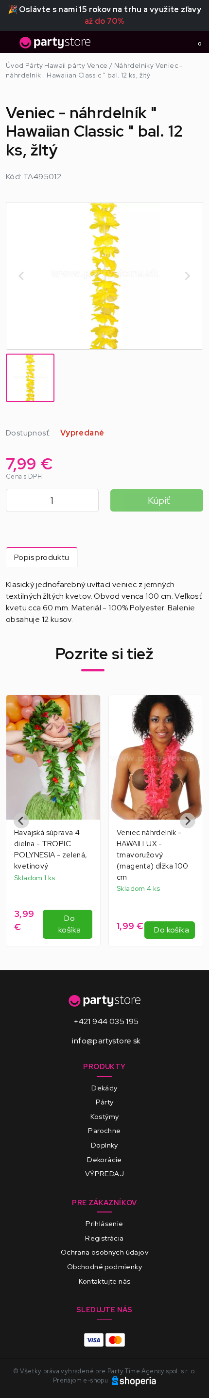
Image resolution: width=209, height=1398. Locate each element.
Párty (105, 1101)
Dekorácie (104, 1159)
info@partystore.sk (106, 1041)
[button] (30, 378)
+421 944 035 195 (106, 1021)
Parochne (104, 1130)
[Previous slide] (22, 275)
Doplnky (104, 1144)
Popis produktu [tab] (42, 557)
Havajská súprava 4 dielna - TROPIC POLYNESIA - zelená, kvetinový (50, 849)
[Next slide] (187, 275)
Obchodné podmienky (104, 1266)
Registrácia (104, 1238)
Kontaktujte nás (105, 1281)
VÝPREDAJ (104, 1173)
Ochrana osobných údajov (104, 1252)
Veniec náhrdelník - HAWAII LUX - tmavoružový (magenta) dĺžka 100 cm (153, 855)
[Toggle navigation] (11, 45)
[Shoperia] (134, 1380)
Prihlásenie (104, 1223)
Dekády (104, 1087)
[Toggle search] (178, 42)
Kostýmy (104, 1116)
